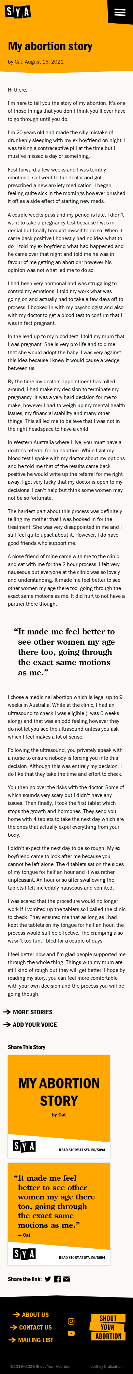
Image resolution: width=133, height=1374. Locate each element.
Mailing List (35, 1340)
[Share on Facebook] (57, 1279)
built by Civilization (106, 1366)
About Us (35, 1314)
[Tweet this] (47, 1279)
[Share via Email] (66, 1279)
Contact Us (35, 1327)
